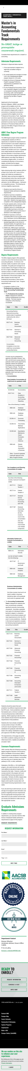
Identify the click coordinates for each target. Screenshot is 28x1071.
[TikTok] (17, 1007)
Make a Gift (4, 1030)
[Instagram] (2, 1007)
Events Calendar (6, 1019)
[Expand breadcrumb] (3, 7)
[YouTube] (14, 1007)
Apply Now (14, 990)
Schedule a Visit (14, 985)
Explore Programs (6, 1025)
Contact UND (5, 1013)
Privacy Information (6, 1063)
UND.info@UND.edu (7, 1002)
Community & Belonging (8, 1022)
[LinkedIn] (10, 1007)
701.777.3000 (19, 1002)
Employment (5, 1028)
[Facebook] (6, 1007)
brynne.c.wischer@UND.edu (11, 951)
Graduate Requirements (9, 823)
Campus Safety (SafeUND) (8, 1033)
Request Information (14, 980)
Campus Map (5, 1016)
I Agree (15, 1067)
